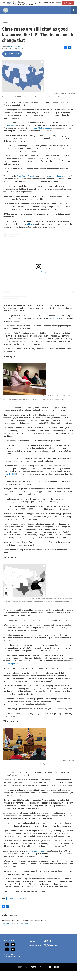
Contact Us (32, 941)
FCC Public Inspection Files (51, 945)
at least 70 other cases (41, 128)
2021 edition (54, 318)
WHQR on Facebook (35, 945)
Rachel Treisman (14, 46)
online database (55, 176)
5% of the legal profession (36, 851)
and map (65, 176)
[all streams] (74, 10)
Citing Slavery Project (25, 176)
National (5, 22)
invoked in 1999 (9, 474)
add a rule (30, 224)
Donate (69, 3)
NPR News (23, 898)
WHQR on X (47, 941)
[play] (5, 10)
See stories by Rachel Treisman (15, 923)
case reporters (12, 663)
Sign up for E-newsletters (50, 3)
